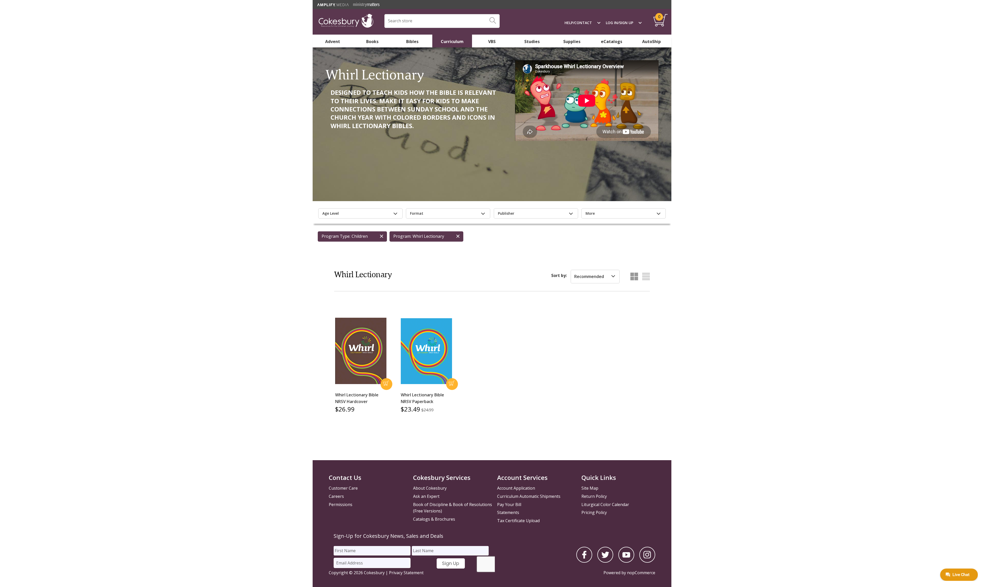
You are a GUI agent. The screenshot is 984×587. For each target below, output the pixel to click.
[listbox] (595, 277)
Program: (402, 236)
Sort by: (559, 275)
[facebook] (584, 561)
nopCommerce (641, 572)
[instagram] (647, 561)
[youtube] (626, 561)
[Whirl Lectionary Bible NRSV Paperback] (426, 351)
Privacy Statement (406, 572)
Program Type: (336, 236)
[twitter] (605, 561)
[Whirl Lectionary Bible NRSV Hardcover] (360, 351)
